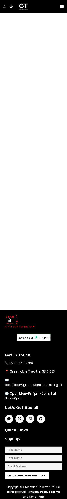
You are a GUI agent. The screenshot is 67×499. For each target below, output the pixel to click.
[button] (62, 6)
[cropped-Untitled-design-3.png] (23, 7)
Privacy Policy (38, 492)
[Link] (4, 6)
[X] (19, 419)
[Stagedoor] (41, 419)
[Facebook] (9, 419)
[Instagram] (30, 419)
